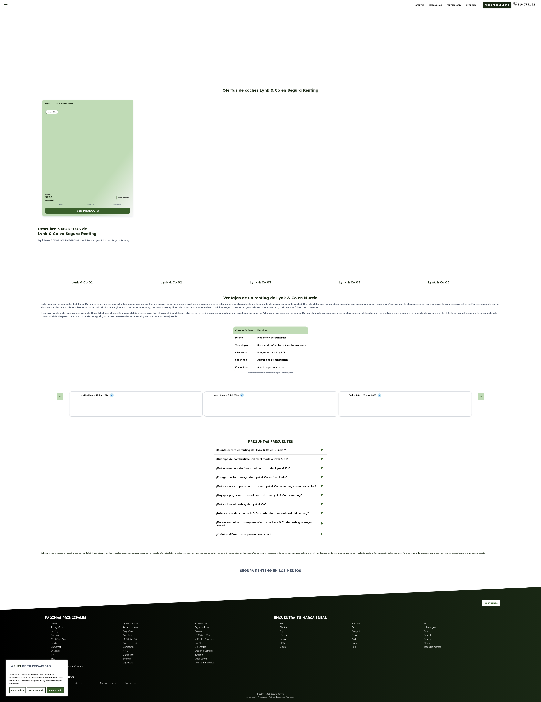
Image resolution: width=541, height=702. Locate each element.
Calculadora (201, 658)
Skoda (283, 646)
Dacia (355, 643)
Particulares (454, 5)
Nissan (283, 635)
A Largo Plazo (57, 627)
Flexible (54, 643)
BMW (282, 643)
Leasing (54, 631)
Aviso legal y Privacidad (257, 697)
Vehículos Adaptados (205, 639)
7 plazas (55, 635)
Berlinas (127, 658)
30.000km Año (58, 639)
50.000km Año (130, 639)
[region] (37, 678)
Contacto (55, 623)
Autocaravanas (130, 627)
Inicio (44, 17)
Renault (427, 635)
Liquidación (128, 662)
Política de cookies (277, 697)
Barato (198, 631)
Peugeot (356, 631)
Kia (425, 623)
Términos (290, 697)
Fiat (281, 623)
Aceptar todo (55, 690)
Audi (354, 639)
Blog (53, 658)
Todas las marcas (432, 646)
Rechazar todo (36, 690)
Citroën (283, 627)
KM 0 (125, 650)
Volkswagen (430, 627)
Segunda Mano (202, 627)
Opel (426, 631)
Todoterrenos (201, 623)
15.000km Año (202, 635)
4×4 (53, 654)
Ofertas (419, 5)
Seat (354, 627)
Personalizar (17, 690)
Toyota (283, 631)
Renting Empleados (204, 662)
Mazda (427, 643)
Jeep (354, 635)
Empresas (471, 5)
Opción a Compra (204, 650)
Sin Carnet (56, 646)
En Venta (55, 650)
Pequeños (128, 631)
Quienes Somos (131, 623)
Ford (354, 646)
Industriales (129, 654)
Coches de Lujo (130, 643)
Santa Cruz (130, 683)
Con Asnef (128, 635)
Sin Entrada (200, 646)
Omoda (428, 639)
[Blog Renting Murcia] (477, 603)
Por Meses (200, 643)
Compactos (129, 646)
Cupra (283, 639)
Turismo (199, 654)
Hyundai (356, 623)
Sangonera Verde (108, 683)
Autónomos (435, 5)
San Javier (81, 683)
